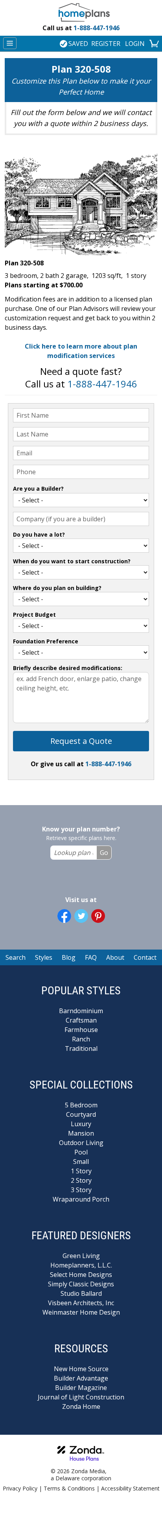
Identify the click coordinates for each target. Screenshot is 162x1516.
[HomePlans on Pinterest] (98, 916)
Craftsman (81, 1020)
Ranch (81, 1039)
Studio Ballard (81, 1293)
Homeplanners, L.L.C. (81, 1265)
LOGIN (135, 43)
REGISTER (105, 43)
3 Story (81, 1189)
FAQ (91, 957)
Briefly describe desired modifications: (67, 668)
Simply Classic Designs (81, 1284)
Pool (81, 1152)
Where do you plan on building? (57, 588)
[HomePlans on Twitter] (81, 916)
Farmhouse (81, 1029)
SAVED (78, 43)
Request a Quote (81, 741)
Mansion (81, 1133)
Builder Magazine (81, 1387)
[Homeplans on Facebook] (64, 916)
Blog (68, 957)
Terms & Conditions (69, 1488)
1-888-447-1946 (81, 28)
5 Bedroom (81, 1105)
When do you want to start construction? (72, 561)
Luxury (81, 1124)
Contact (145, 957)
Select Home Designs (81, 1274)
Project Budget (34, 614)
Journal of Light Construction (81, 1397)
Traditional (81, 1048)
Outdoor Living (81, 1142)
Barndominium (81, 1010)
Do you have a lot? (39, 534)
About (115, 957)
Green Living (81, 1255)
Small (81, 1161)
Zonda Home (81, 1406)
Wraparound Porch (81, 1199)
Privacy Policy (20, 1488)
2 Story (81, 1180)
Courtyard (81, 1114)
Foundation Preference (45, 641)
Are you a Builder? (38, 488)
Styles (43, 957)
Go (104, 852)
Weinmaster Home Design (81, 1312)
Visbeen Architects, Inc (81, 1303)
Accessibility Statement (130, 1488)
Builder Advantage (81, 1378)
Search (16, 957)
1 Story (81, 1171)
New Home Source (81, 1368)
